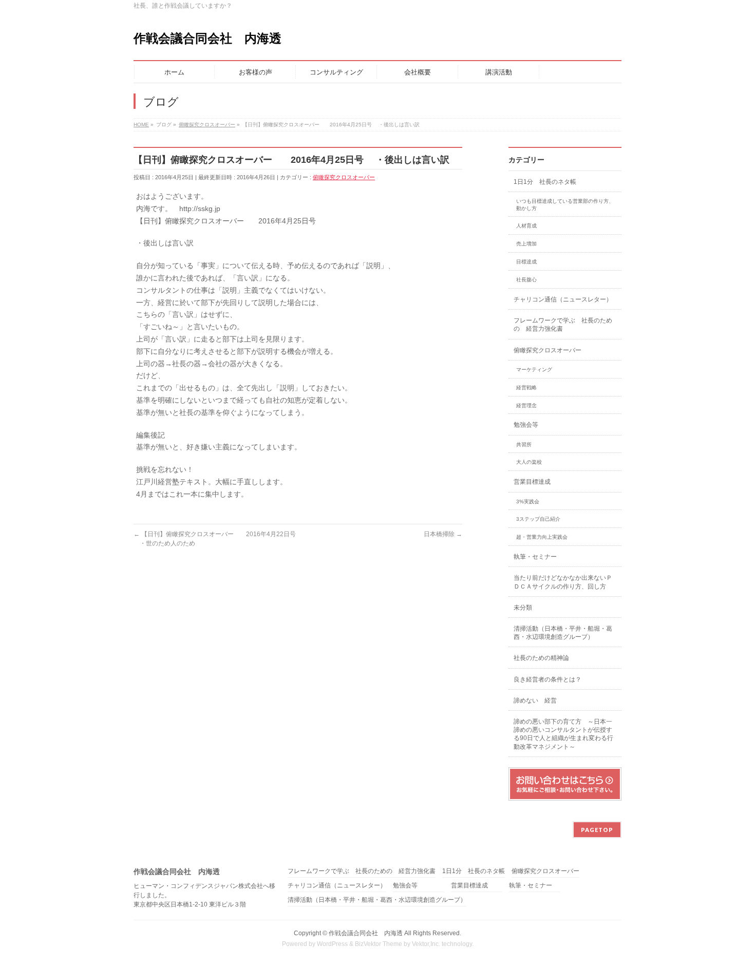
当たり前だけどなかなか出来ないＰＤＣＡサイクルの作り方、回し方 (563, 582)
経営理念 (526, 405)
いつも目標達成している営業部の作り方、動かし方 (565, 204)
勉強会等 (526, 424)
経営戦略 (526, 387)
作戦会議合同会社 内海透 (207, 38)
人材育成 (526, 226)
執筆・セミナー (535, 556)
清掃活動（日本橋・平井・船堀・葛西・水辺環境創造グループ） (563, 632)
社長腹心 (526, 279)
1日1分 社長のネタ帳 (545, 181)
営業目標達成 (532, 481)
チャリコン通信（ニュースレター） (563, 299)
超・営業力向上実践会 (542, 537)
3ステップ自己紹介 (538, 519)
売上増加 (526, 244)
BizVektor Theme (378, 944)
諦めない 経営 (535, 700)
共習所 (524, 444)
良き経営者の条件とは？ (547, 679)
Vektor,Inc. (426, 944)
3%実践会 (527, 501)
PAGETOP (597, 829)
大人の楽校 (529, 462)
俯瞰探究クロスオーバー (344, 177)
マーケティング (534, 369)
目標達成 (526, 261)
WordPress (332, 944)
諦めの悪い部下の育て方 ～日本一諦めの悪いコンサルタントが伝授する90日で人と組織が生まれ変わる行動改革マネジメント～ (563, 734)
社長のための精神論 (541, 657)
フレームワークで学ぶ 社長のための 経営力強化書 (563, 324)
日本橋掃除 (443, 534)
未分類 (523, 607)
